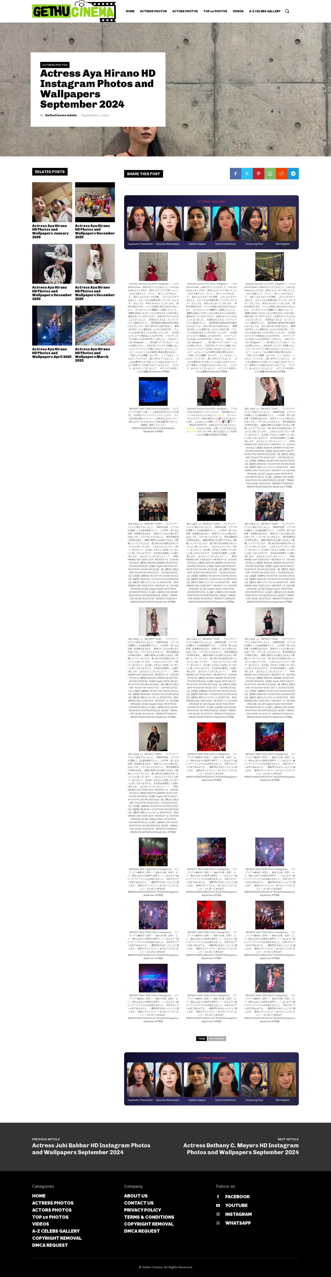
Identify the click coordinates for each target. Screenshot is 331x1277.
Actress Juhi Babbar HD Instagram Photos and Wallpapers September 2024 (91, 1149)
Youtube (236, 1205)
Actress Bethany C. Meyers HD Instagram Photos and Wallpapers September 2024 (241, 1149)
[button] (287, 11)
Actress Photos (55, 64)
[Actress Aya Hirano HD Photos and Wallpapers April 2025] (52, 326)
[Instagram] (218, 1214)
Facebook (237, 1196)
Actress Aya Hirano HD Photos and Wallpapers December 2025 (95, 231)
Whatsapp (238, 1223)
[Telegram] (293, 173)
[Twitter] (247, 173)
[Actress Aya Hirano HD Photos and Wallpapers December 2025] (95, 202)
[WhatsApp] (270, 173)
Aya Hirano (216, 1038)
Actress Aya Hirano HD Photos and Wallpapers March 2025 (92, 355)
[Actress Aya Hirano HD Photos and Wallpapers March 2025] (95, 326)
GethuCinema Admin (61, 115)
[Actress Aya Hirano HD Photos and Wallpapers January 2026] (52, 202)
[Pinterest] (258, 173)
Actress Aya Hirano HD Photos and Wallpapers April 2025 (51, 353)
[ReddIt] (281, 173)
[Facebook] (235, 173)
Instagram (238, 1214)
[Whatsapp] (218, 1223)
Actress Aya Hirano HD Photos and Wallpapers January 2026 (50, 231)
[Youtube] (218, 1205)
